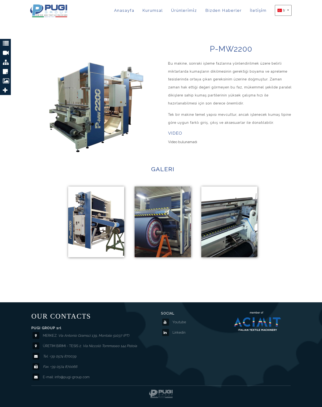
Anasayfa (124, 10)
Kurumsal (152, 10)
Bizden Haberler (223, 10)
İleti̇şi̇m (258, 10)
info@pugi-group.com (72, 377)
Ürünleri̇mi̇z (184, 10)
